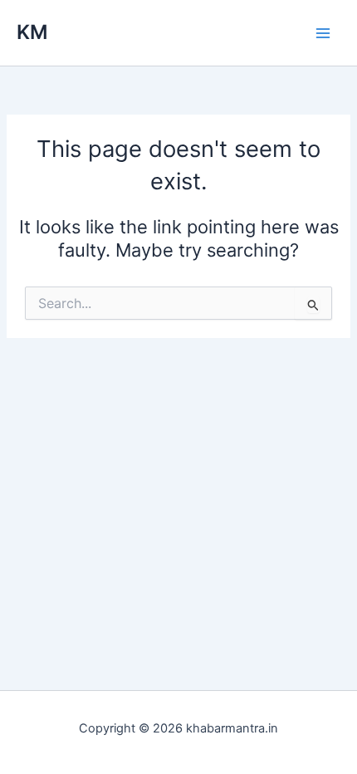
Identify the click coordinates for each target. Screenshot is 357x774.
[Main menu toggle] (323, 33)
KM (32, 32)
